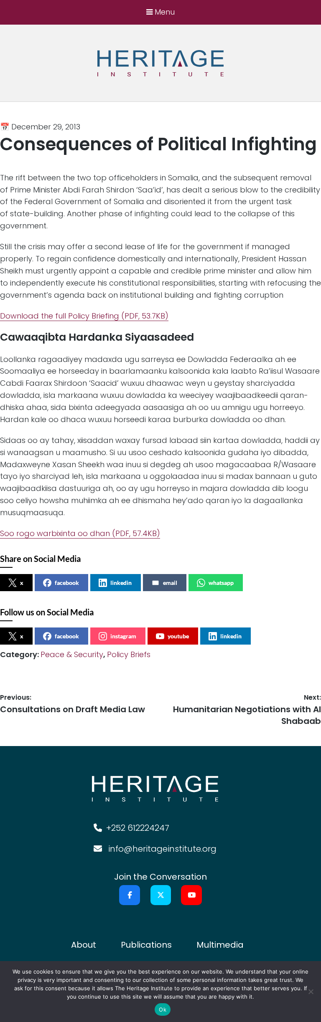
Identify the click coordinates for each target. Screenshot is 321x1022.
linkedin (121, 582)
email (170, 582)
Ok (162, 1009)
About (83, 945)
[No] (310, 991)
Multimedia (220, 945)
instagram (123, 636)
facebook (67, 582)
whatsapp (221, 582)
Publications (146, 945)
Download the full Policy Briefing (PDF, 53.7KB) (84, 316)
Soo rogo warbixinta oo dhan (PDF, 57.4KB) (80, 533)
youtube (178, 636)
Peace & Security (72, 654)
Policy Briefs (128, 654)
